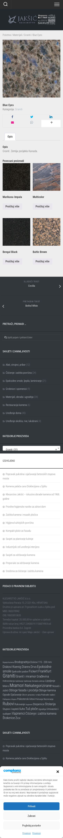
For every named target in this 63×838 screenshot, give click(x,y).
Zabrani (31, 816)
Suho (22, 709)
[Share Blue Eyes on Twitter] (31, 117)
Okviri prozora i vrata (31, 694)
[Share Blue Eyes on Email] (12, 122)
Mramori (17, 685)
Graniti (27, 35)
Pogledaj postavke (31, 825)
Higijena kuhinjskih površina (20, 522)
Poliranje (39, 699)
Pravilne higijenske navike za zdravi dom (26, 506)
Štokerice (9, 718)
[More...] (51, 123)
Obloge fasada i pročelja (23, 690)
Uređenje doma (13, 413)
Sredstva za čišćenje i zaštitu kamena (24, 571)
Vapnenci (18, 713)
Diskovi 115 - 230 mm (41, 662)
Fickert (33, 671)
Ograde (6, 694)
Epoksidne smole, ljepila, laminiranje (24, 380)
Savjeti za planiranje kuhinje (19, 538)
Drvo (34, 667)
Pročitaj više (12, 206)
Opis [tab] (10, 136)
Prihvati (31, 806)
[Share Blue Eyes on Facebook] (12, 117)
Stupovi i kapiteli (11, 709)
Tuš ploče (32, 709)
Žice (17, 718)
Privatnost (26, 833)
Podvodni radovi (48, 694)
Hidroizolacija (9, 681)
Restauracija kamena (16, 405)
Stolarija (50, 704)
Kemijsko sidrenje (38, 681)
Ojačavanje (16, 694)
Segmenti (29, 704)
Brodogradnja (22, 662)
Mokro (6, 686)
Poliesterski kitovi (26, 699)
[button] (57, 771)
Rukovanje (20, 704)
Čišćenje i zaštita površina (19, 372)
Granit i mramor (26, 676)
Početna (7, 35)
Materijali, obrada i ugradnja (19, 397)
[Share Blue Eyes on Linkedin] (51, 117)
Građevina (43, 676)
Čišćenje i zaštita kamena (41, 713)
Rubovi (8, 703)
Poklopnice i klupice (10, 699)
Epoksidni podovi (20, 671)
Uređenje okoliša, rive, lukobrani (22, 421)
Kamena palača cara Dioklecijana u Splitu (26, 486)
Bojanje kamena (8, 662)
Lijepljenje (50, 680)
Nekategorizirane (38, 685)
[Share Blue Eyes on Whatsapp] (31, 122)
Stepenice (38, 704)
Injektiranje (19, 681)
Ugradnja (42, 709)
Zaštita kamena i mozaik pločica (22, 514)
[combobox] (31, 448)
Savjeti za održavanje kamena (20, 555)
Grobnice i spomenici (16, 388)
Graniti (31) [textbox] (30, 449)
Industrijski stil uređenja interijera (22, 547)
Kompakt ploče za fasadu (18, 530)
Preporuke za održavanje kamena (22, 563)
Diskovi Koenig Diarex (16, 667)
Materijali (17, 35)
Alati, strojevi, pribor (16, 364)
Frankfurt (44, 671)
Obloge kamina (47, 690)
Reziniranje (48, 699)
